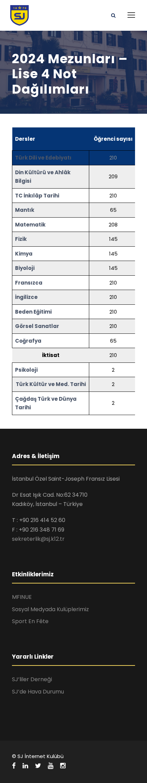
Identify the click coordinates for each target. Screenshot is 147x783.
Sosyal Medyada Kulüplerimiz (50, 609)
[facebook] (14, 765)
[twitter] (38, 765)
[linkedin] (25, 765)
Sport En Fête (30, 621)
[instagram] (63, 765)
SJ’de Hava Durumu (38, 692)
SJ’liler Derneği (32, 679)
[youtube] (50, 765)
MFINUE (22, 597)
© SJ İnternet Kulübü (38, 756)
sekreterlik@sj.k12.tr (38, 539)
